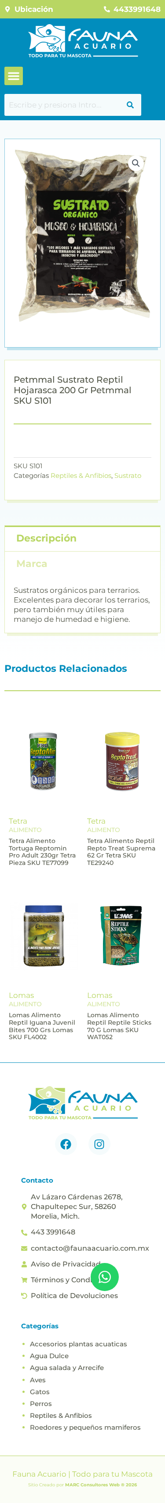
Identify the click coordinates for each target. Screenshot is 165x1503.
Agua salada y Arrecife (67, 1367)
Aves (38, 1380)
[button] (13, 76)
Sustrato (127, 475)
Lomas (21, 995)
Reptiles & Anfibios (81, 475)
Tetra (18, 821)
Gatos (40, 1392)
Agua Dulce (49, 1356)
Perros (41, 1403)
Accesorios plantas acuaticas (78, 1344)
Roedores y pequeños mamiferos (85, 1427)
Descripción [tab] (46, 538)
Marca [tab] (32, 564)
